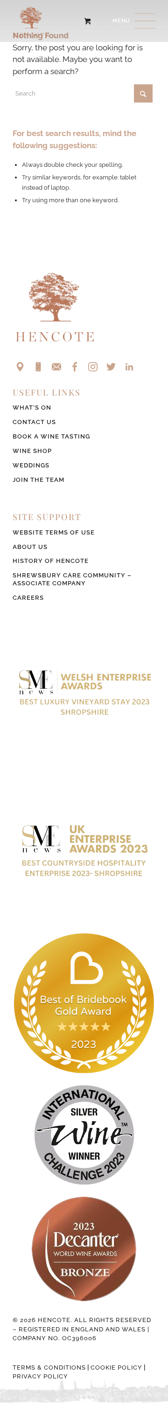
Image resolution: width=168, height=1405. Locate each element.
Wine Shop (32, 450)
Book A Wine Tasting (51, 436)
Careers (28, 597)
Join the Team (38, 479)
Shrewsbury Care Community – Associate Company (72, 579)
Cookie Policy (116, 1367)
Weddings (31, 465)
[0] (87, 21)
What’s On (32, 407)
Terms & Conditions (49, 1367)
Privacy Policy (40, 1376)
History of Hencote (51, 560)
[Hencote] (70, 21)
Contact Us (34, 421)
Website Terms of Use (54, 532)
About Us (30, 546)
